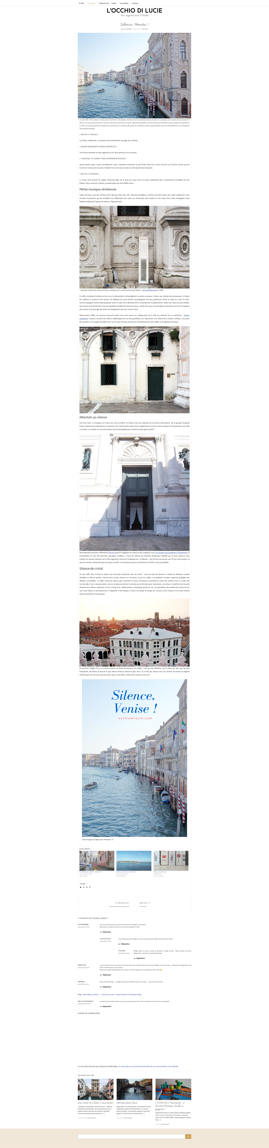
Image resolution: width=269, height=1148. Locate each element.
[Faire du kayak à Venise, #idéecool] (96, 861)
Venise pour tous (127, 1103)
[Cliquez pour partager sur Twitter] (80, 887)
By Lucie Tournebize (126, 29)
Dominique (81, 981)
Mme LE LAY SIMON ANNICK (86, 1001)
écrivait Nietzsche (150, 290)
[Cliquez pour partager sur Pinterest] (89, 887)
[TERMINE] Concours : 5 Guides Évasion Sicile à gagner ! (170, 1106)
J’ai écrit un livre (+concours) (95, 1103)
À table (113, 3)
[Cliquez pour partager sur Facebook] (83, 887)
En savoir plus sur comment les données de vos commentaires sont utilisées (148, 1066)
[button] (134, 75)
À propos (135, 3)
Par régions (91, 3)
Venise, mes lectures (160, 872)
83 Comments (165, 1124)
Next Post (144, 904)
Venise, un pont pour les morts (126, 872)
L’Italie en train (104, 3)
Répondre (107, 932)
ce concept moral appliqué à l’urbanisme (171, 552)
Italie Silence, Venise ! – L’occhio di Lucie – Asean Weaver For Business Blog (112, 994)
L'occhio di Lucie (134, 11)
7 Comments (144, 29)
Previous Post (119, 904)
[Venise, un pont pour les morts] (133, 861)
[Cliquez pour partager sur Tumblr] (86, 887)
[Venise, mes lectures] (171, 861)
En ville (81, 3)
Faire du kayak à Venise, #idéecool (90, 872)
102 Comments (128, 1118)
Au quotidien (124, 3)
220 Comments (92, 1118)
